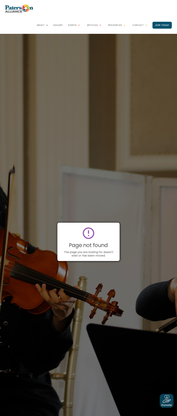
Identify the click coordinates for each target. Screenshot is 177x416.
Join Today (162, 25)
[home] (19, 8)
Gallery (58, 25)
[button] (42, 25)
